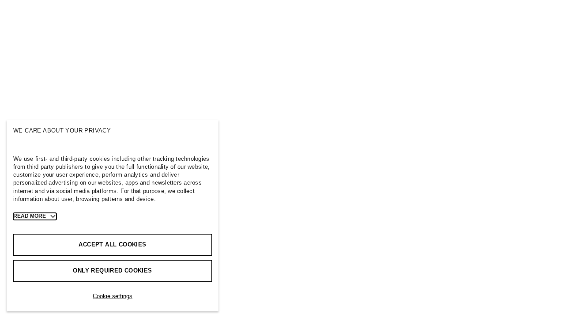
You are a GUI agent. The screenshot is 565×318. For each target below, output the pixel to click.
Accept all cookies (112, 244)
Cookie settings (112, 296)
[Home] (21, 19)
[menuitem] (59, 15)
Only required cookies (112, 270)
